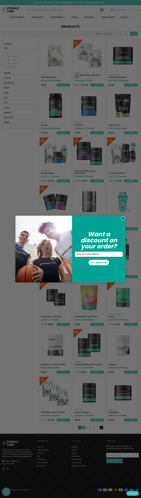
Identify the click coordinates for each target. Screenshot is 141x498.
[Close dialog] (123, 218)
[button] (132, 493)
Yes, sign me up (99, 262)
